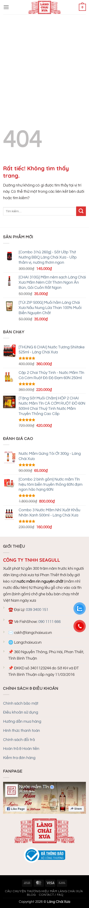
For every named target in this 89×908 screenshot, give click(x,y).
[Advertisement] (44, 61)
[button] (6, 7)
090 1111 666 (49, 622)
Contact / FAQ (51, 894)
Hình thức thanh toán (21, 731)
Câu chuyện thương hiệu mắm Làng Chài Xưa (44, 891)
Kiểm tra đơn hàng (19, 758)
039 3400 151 (37, 610)
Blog (31, 894)
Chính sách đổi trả (19, 740)
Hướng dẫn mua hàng (22, 721)
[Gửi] (81, 211)
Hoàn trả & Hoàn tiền (21, 749)
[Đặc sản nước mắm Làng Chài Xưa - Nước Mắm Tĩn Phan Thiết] (44, 7)
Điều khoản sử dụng (20, 712)
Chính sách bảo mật (20, 703)
